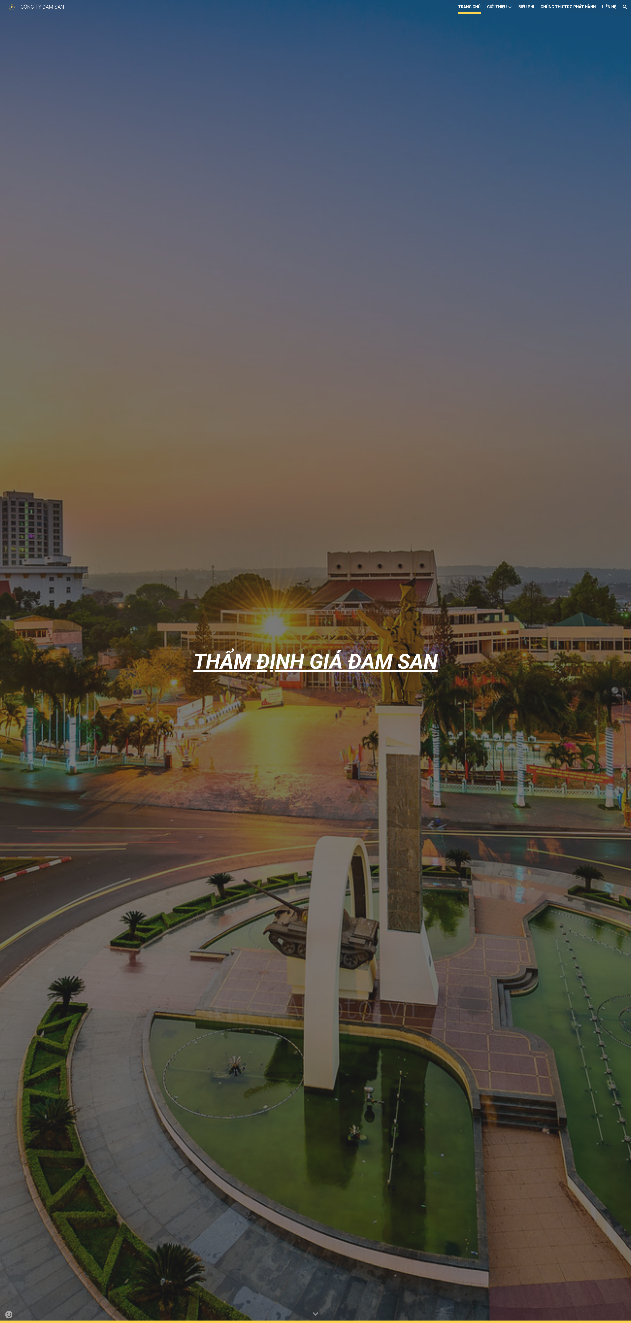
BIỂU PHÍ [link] (526, 6)
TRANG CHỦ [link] (469, 6)
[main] (315, 662)
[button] (625, 7)
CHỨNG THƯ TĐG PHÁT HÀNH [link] (568, 6)
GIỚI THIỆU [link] (497, 6)
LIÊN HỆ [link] (609, 6)
